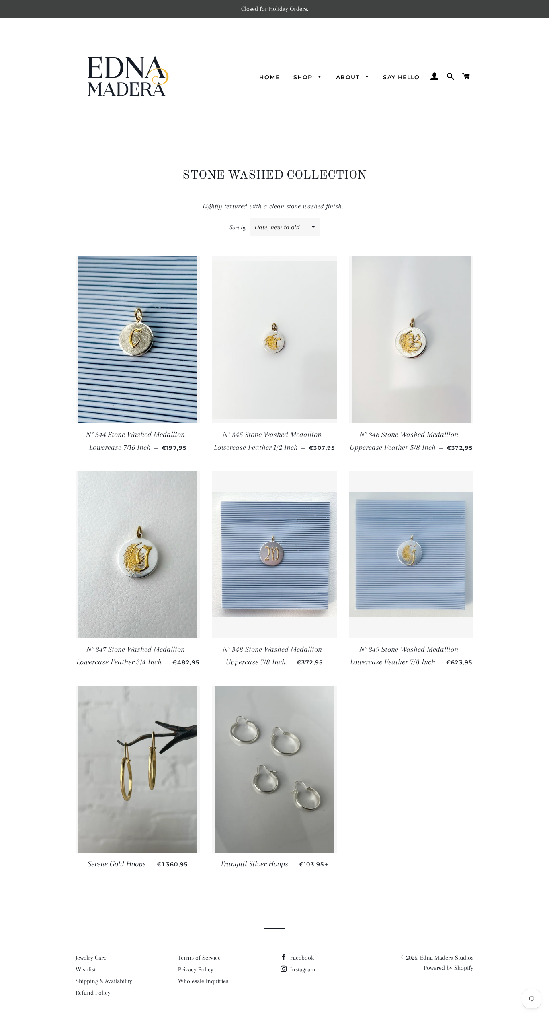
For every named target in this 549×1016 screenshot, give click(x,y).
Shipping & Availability (104, 981)
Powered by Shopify (448, 967)
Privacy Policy (195, 969)
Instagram (302, 969)
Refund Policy (93, 992)
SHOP (304, 77)
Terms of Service (199, 957)
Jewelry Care (91, 957)
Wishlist (86, 969)
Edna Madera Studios (446, 957)
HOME (269, 77)
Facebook (301, 957)
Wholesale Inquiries (203, 981)
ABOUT (349, 77)
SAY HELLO (401, 77)
